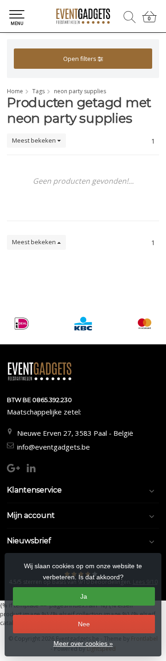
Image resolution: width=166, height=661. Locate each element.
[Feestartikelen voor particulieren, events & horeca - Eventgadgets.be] (83, 16)
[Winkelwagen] (149, 20)
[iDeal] (21, 323)
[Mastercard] (144, 323)
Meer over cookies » (83, 643)
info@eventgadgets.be (53, 446)
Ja (83, 596)
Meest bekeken (34, 140)
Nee (84, 624)
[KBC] (83, 323)
